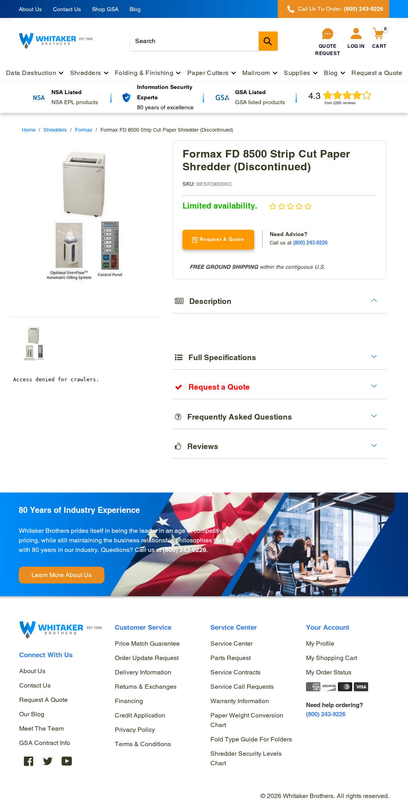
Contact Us (67, 9)
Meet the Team (41, 728)
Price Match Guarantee (147, 643)
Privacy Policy (135, 729)
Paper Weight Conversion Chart (246, 720)
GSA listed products (260, 102)
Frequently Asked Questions (236, 416)
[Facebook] (28, 761)
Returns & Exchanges (146, 686)
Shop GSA (105, 9)
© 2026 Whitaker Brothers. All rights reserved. (325, 796)
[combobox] (204, 41)
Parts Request (230, 658)
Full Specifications (219, 357)
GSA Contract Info (44, 743)
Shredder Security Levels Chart (246, 758)
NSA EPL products (74, 102)
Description (207, 301)
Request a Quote (43, 700)
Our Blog (31, 714)
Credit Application (140, 715)
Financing (129, 701)
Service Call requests (242, 686)
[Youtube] (66, 761)
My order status (328, 672)
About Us (30, 9)
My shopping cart (331, 658)
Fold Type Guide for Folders (251, 739)
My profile (320, 643)
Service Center (231, 643)
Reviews (199, 446)
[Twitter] (47, 761)
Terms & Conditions (143, 744)
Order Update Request (146, 658)
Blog (135, 9)
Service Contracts (235, 672)
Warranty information (239, 701)
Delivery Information (143, 672)
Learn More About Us (61, 575)
